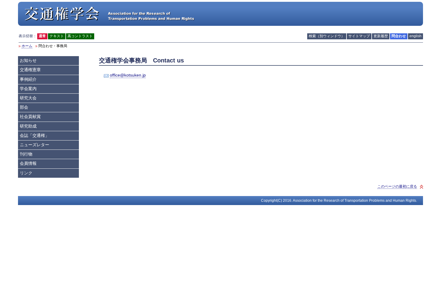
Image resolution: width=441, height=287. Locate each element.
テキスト (57, 36)
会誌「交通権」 (34, 135)
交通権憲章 (30, 70)
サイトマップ (359, 36)
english (416, 36)
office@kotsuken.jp (128, 75)
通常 (42, 36)
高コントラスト (80, 36)
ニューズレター (34, 145)
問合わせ (399, 36)
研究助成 (28, 126)
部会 (24, 107)
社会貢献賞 (30, 116)
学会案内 (28, 88)
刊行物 (26, 154)
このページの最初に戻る (397, 186)
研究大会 (28, 98)
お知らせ (28, 60)
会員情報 (28, 163)
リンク (26, 173)
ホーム (27, 46)
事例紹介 (28, 79)
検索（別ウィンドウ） (327, 36)
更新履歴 (381, 36)
